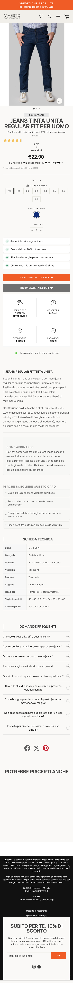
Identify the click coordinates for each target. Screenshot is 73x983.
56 (54, 191)
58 (63, 191)
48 (18, 191)
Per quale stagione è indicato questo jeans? (36, 666)
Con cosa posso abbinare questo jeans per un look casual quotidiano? (36, 714)
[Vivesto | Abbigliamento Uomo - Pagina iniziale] (12, 16)
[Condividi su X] (36, 748)
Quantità (36, 224)
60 (36, 199)
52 (36, 191)
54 (45, 191)
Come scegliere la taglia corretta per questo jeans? (36, 646)
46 (9, 191)
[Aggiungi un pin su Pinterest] (46, 748)
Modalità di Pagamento (36, 910)
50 (27, 191)
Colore (36, 208)
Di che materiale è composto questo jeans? (36, 656)
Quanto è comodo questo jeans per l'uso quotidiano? (36, 676)
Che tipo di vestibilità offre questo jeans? (36, 636)
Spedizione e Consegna (36, 915)
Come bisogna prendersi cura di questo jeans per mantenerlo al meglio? (37, 701)
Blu (36, 214)
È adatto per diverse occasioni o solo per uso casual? (38, 727)
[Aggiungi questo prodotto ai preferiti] (21, 785)
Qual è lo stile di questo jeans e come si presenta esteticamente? (37, 687)
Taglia (36, 180)
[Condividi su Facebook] (27, 748)
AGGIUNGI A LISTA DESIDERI (34, 288)
